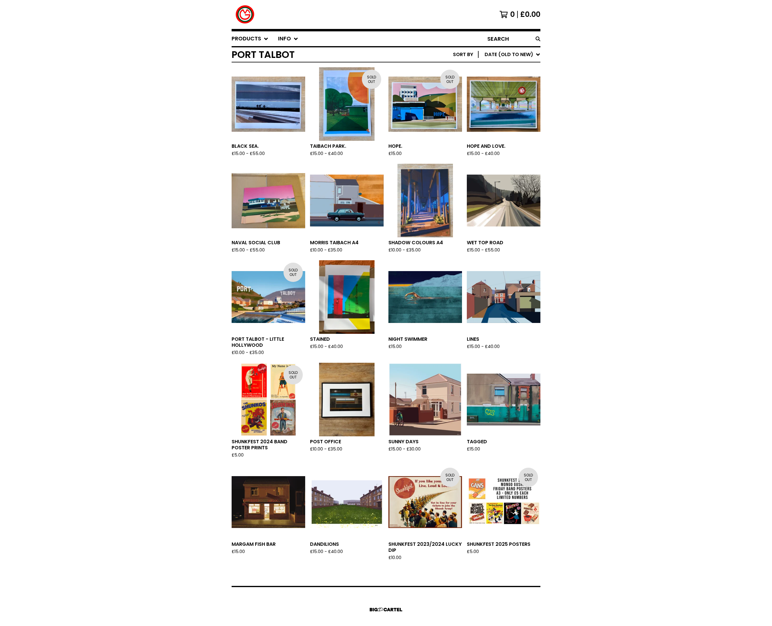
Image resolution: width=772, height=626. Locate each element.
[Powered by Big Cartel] (386, 609)
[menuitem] (250, 38)
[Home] (245, 14)
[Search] (538, 38)
